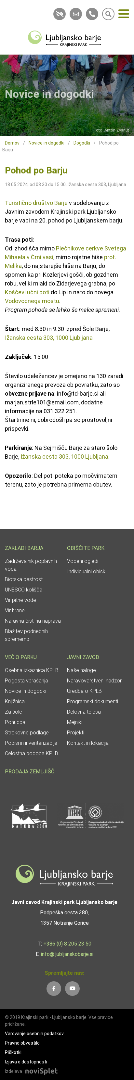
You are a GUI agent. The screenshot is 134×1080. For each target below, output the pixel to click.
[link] (64, 38)
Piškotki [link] (13, 1052)
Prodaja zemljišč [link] (29, 772)
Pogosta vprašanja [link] (26, 681)
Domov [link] (12, 143)
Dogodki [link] (82, 143)
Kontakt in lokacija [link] (88, 743)
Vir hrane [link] (15, 610)
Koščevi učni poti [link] (27, 292)
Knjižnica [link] (15, 701)
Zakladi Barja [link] (24, 548)
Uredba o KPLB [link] (84, 691)
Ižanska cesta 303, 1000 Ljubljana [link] (49, 337)
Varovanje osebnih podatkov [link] (34, 1033)
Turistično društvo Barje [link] (36, 202)
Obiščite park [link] (85, 548)
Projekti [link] (75, 733)
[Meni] (123, 15)
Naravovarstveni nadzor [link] (94, 681)
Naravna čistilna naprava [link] (33, 621)
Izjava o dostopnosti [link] (26, 1061)
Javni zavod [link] (83, 657)
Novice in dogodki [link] (46, 143)
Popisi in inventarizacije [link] (31, 743)
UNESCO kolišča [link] (23, 590)
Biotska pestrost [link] (24, 579)
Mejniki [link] (74, 722)
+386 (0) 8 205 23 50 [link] (67, 944)
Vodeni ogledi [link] (82, 561)
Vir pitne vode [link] (20, 600)
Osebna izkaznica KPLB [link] (32, 670)
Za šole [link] (13, 712)
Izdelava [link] (13, 1071)
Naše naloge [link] (81, 670)
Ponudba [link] (15, 722)
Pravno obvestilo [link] (22, 1043)
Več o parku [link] (21, 657)
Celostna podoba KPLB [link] (31, 753)
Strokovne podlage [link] (27, 733)
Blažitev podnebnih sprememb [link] (26, 635)
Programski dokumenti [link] (92, 701)
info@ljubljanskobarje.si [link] (67, 954)
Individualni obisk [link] (86, 571)
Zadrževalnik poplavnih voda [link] (31, 565)
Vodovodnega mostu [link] (32, 301)
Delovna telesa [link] (84, 712)
